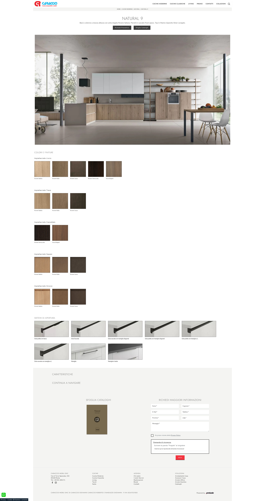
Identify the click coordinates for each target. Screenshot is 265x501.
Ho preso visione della (168, 435)
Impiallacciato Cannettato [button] (44, 222)
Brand (136, 482)
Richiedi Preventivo (122, 28)
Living (191, 4)
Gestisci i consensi (21, 500)
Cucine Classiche (177, 4)
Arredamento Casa (181, 476)
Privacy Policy (176, 435)
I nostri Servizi (139, 478)
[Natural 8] (64, 27)
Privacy (3, 500)
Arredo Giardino (180, 482)
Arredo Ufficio (180, 480)
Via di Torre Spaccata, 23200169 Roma (60, 477)
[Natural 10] (200, 27)
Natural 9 (144, 9)
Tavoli (94, 482)
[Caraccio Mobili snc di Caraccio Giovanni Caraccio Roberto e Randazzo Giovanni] (45, 4)
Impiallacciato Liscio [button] (42, 158)
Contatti (209, 4)
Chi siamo (137, 476)
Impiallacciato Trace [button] (42, 190)
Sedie (94, 484)
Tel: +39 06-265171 (58, 480)
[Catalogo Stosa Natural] (97, 419)
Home (118, 9)
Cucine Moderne (160, 4)
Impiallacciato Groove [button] (43, 286)
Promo (200, 4)
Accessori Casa (180, 478)
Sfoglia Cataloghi (142, 28)
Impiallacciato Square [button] (43, 254)
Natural (137, 9)
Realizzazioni (138, 480)
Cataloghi (178, 484)
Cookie (10, 500)
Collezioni (221, 4)
